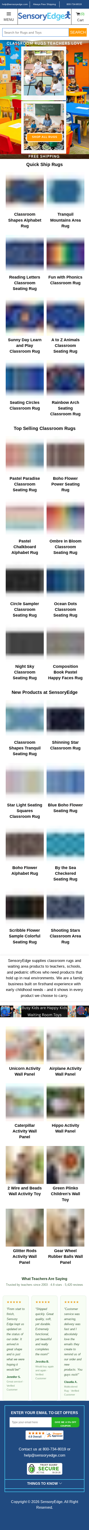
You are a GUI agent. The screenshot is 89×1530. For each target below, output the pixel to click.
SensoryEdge (51, 1502)
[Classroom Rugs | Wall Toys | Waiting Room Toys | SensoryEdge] (44, 17)
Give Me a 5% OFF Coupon (65, 1424)
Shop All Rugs (44, 137)
